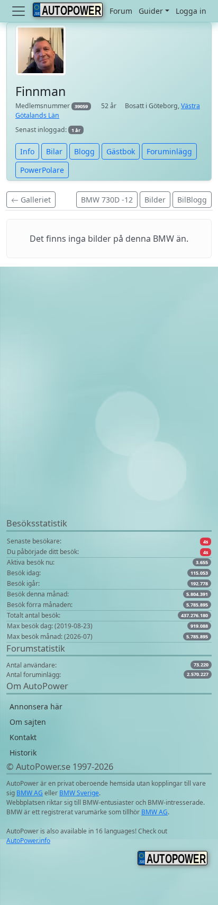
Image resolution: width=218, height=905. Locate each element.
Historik (23, 753)
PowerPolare (42, 170)
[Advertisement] (109, 407)
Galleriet (35, 200)
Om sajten (28, 722)
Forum (121, 11)
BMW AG (29, 792)
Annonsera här (36, 706)
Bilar (54, 151)
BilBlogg (192, 200)
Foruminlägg (169, 151)
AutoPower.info (28, 840)
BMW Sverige (79, 792)
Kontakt (23, 737)
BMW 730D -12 (107, 200)
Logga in (191, 11)
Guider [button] (151, 11)
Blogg (84, 151)
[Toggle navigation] (19, 11)
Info (27, 151)
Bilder (155, 200)
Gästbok (120, 151)
